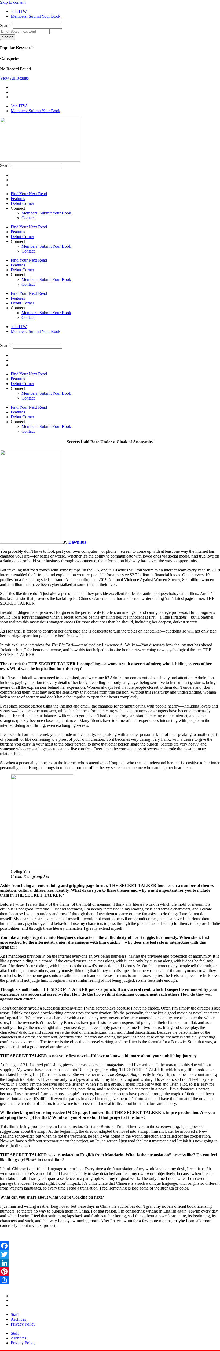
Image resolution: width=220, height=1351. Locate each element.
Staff (15, 1314)
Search (6, 25)
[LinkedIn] (110, 1263)
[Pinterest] (110, 1271)
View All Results (14, 78)
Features (18, 198)
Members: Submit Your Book (46, 213)
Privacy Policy (23, 1324)
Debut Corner (22, 203)
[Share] (110, 1280)
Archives (18, 1319)
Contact (28, 218)
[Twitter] (110, 1254)
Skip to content (12, 2)
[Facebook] (110, 1245)
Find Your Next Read (29, 193)
